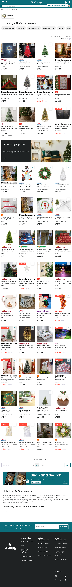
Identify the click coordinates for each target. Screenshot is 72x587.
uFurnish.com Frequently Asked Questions (26, 551)
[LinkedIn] (65, 580)
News (22, 545)
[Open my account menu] (69, 2)
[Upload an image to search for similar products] (65, 2)
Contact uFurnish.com (27, 560)
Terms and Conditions (27, 556)
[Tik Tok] (61, 580)
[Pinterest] (56, 580)
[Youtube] (65, 576)
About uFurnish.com (27, 541)
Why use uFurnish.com (61, 543)
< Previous (5, 465)
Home (2, 9)
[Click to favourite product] (14, 44)
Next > (68, 465)
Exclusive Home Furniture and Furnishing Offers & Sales (60, 553)
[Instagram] (56, 576)
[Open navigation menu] (2, 2)
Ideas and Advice (60, 547)
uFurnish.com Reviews (44, 555)
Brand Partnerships (44, 551)
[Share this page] (6, 2)
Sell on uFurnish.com (44, 543)
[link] (9, 50)
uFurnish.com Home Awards (61, 560)
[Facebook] (61, 576)
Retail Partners (42, 547)
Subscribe (63, 527)
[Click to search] (68, 6)
